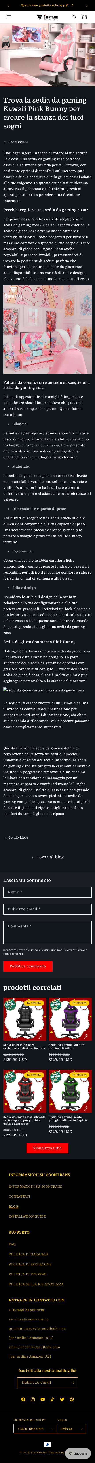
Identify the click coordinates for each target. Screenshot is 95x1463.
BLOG (13, 1206)
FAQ (12, 1244)
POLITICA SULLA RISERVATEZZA (36, 1284)
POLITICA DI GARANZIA (29, 1254)
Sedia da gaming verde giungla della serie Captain (68, 1118)
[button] (9, 17)
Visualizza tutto (47, 1148)
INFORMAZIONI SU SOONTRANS (35, 1186)
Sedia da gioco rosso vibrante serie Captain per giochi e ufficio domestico (24, 1120)
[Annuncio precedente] (8, 6)
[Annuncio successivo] (87, 6)
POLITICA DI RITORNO (27, 1274)
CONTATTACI (19, 1196)
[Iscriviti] (73, 1382)
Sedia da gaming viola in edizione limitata (66, 1046)
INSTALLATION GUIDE (27, 1216)
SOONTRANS (39, 1452)
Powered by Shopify (62, 1452)
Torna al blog (50, 857)
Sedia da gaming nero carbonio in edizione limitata (24, 1046)
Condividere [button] (18, 142)
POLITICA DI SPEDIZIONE (30, 1264)
